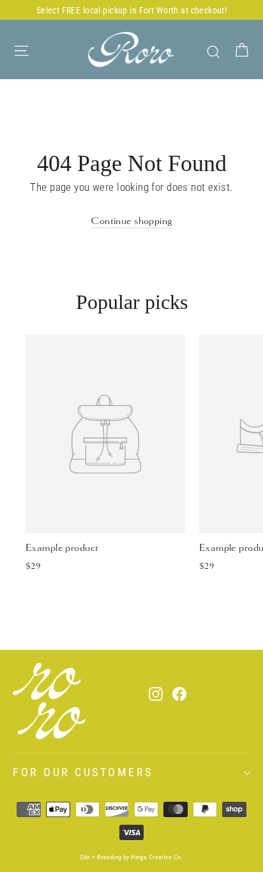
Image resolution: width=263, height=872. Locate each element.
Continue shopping (131, 220)
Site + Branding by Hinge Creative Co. (131, 857)
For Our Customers (83, 772)
